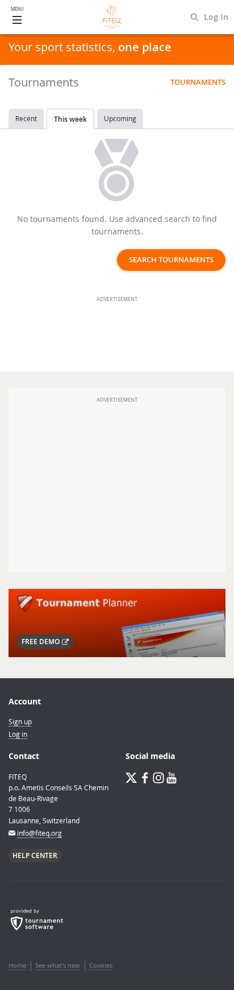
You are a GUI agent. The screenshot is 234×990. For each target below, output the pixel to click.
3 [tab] (117, 674)
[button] (45, 641)
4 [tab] (128, 674)
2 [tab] (105, 674)
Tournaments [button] (197, 82)
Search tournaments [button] (171, 260)
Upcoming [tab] (120, 118)
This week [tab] (70, 119)
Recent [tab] (26, 118)
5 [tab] (140, 674)
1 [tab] (94, 674)
